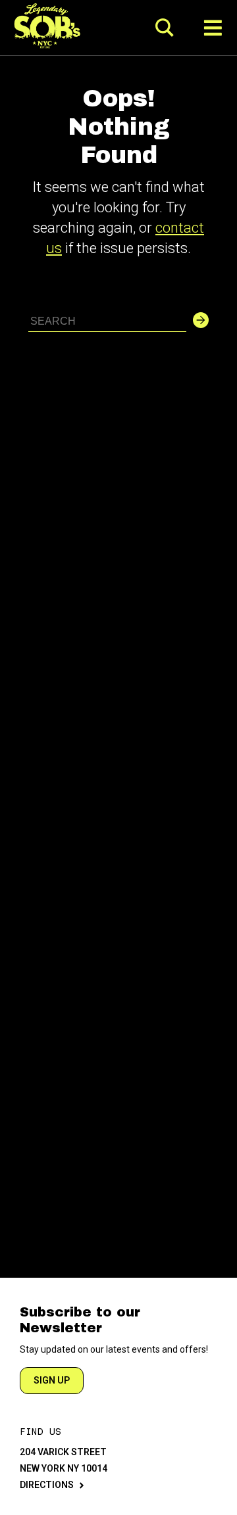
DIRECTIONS (47, 1485)
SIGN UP (52, 1380)
